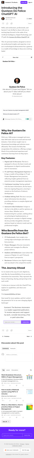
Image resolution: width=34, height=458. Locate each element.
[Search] (31, 370)
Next (28, 336)
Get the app (25, 450)
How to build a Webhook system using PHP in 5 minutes (10, 392)
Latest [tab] (8, 370)
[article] (17, 380)
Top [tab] (3, 370)
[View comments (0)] (7, 23)
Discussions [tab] (15, 370)
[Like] (3, 23)
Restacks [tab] (12, 348)
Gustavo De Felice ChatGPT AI (19, 37)
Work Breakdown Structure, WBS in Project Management (11, 376)
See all (5, 421)
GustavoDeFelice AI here (12, 294)
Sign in (30, 2)
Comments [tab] (5, 348)
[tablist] (8, 348)
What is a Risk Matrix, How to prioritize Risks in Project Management (12, 407)
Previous (6, 336)
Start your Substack (12, 450)
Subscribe (24, 2)
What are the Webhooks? (8, 396)
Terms (27, 444)
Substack (8, 454)
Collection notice (17, 446)
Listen (30, 18)
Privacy (22, 444)
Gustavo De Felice (10, 17)
